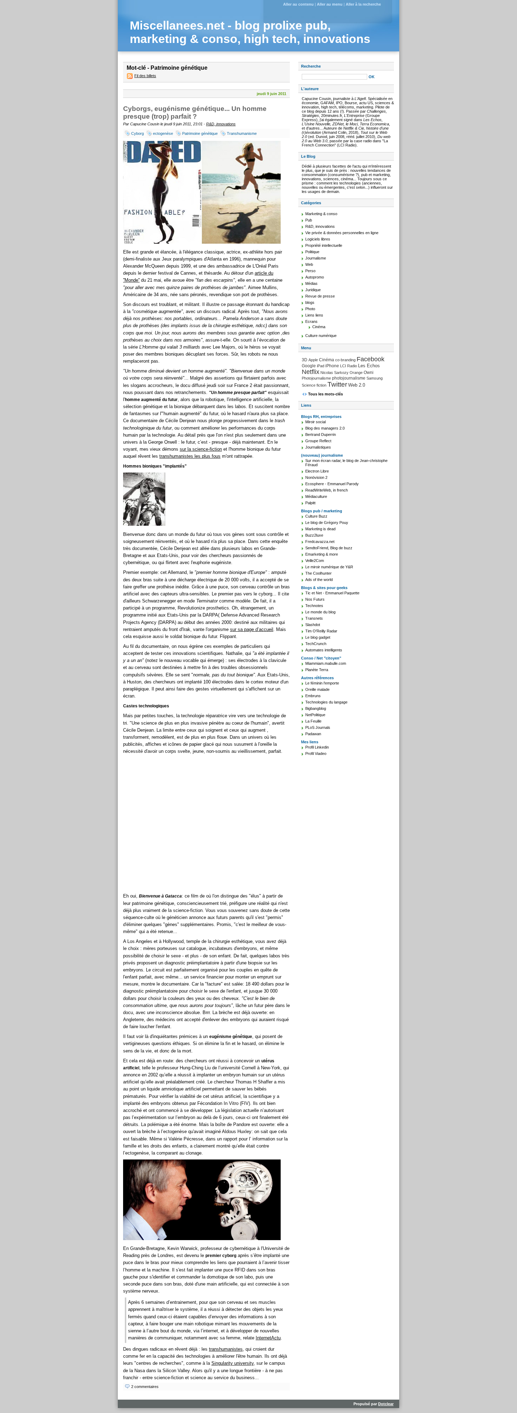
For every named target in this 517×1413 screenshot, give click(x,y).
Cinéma (318, 327)
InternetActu (268, 1337)
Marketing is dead (320, 529)
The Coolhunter (318, 573)
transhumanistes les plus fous (190, 456)
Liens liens (314, 315)
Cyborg (137, 133)
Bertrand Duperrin (320, 434)
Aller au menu (330, 4)
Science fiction (314, 385)
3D (304, 359)
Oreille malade (317, 689)
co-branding (345, 360)
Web (309, 264)
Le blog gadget (317, 637)
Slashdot (312, 625)
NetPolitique (315, 715)
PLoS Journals (317, 727)
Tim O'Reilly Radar (321, 631)
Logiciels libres (317, 239)
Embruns (313, 696)
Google (309, 365)
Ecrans (311, 321)
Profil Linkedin (317, 747)
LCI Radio (348, 366)
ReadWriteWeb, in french (326, 490)
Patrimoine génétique (200, 133)
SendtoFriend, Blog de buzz (328, 548)
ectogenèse (163, 133)
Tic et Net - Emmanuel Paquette (332, 593)
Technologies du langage (326, 702)
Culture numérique (321, 335)
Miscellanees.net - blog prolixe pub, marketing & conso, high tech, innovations (250, 32)
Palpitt (310, 503)
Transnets (314, 618)
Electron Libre (317, 471)
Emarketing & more (321, 554)
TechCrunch (315, 644)
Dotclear (386, 1404)
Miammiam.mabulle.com (325, 663)
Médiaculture (316, 496)
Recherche (311, 66)
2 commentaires (145, 1386)
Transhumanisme (242, 133)
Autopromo (314, 277)
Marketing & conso (321, 214)
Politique (312, 252)
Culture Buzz (316, 516)
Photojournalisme (316, 378)
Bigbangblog (315, 708)
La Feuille (313, 721)
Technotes (314, 606)
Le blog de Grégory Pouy (326, 522)
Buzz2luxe (314, 535)
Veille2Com (314, 560)
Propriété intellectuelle (323, 245)
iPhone (332, 365)
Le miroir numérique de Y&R (329, 567)
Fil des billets (145, 76)
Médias (311, 283)
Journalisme (315, 258)
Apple (313, 360)
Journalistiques (318, 447)
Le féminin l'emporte (322, 683)
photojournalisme (348, 378)
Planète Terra (316, 670)
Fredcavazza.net (319, 541)
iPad (320, 366)
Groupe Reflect (318, 441)
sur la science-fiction (201, 449)
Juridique (313, 290)
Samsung (374, 378)
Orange (356, 372)
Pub (308, 220)
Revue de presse (320, 296)
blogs (309, 302)
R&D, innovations (221, 124)
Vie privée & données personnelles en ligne (341, 233)
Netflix (310, 371)
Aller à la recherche (363, 4)
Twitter (337, 384)
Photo (310, 309)
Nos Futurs (315, 599)
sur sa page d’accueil (251, 629)
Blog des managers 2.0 (325, 428)
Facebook (370, 359)
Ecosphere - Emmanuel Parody (332, 484)
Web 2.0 (356, 385)
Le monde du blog (320, 612)
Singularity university (232, 1363)
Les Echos (369, 365)
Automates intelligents (323, 650)
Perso (310, 271)
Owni (369, 372)
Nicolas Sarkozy (334, 372)
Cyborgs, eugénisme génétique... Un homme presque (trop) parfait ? (195, 112)
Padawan (313, 734)
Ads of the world (319, 579)
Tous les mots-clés (325, 394)
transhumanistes (226, 1349)
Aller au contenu (298, 4)
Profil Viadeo (315, 753)
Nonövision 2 (316, 477)
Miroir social (315, 422)
